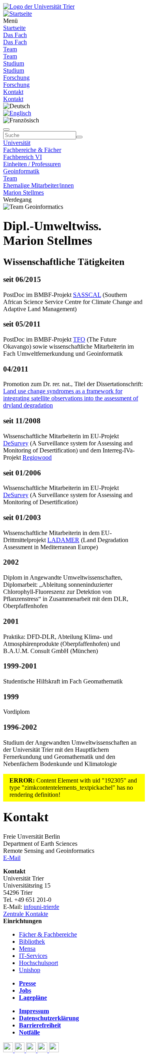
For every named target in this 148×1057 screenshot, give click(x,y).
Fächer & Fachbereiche (48, 934)
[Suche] (6, 129)
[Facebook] (9, 1050)
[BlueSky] (20, 1050)
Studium (13, 63)
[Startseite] (39, 6)
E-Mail (12, 857)
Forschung (16, 77)
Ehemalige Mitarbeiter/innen (38, 185)
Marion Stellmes (23, 192)
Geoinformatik (21, 171)
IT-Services (33, 955)
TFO (79, 339)
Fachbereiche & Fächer (32, 149)
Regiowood (37, 457)
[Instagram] (43, 1050)
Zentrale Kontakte (25, 914)
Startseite (14, 27)
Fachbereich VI (22, 157)
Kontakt (13, 91)
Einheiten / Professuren (32, 164)
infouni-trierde (41, 906)
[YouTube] (31, 1050)
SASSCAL (87, 294)
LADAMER (63, 540)
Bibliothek (32, 941)
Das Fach (15, 35)
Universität (16, 142)
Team (10, 49)
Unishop (29, 970)
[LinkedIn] (54, 1050)
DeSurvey (15, 443)
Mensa (27, 948)
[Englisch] (17, 113)
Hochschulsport (38, 962)
